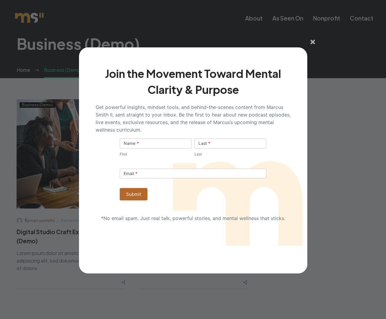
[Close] (312, 42)
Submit (133, 194)
